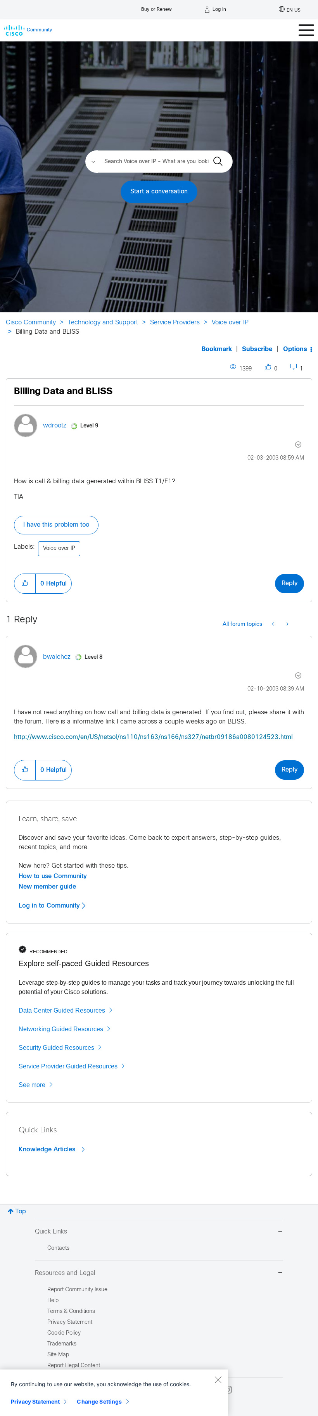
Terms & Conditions (71, 1311)
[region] (114, 1392)
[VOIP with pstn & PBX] (273, 624)
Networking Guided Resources (61, 1029)
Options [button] (295, 349)
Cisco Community (31, 323)
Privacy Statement (35, 1401)
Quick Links (51, 1232)
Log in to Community (50, 905)
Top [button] (20, 1211)
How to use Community (53, 876)
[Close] (218, 1379)
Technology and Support (103, 323)
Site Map (58, 1354)
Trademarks (61, 1344)
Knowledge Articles (48, 1149)
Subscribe (257, 349)
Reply (289, 583)
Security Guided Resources (56, 1047)
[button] (25, 584)
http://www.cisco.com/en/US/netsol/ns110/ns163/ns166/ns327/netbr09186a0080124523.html (153, 737)
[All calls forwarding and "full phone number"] (287, 624)
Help (53, 1300)
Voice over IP (230, 323)
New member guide (47, 886)
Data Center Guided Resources (62, 1010)
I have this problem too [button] (56, 525)
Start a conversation (159, 192)
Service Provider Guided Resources (68, 1066)
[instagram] (228, 1390)
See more (32, 1085)
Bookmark (217, 349)
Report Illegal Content (73, 1365)
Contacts (58, 1248)
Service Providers (175, 323)
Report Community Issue (77, 1289)
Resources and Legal (65, 1273)
